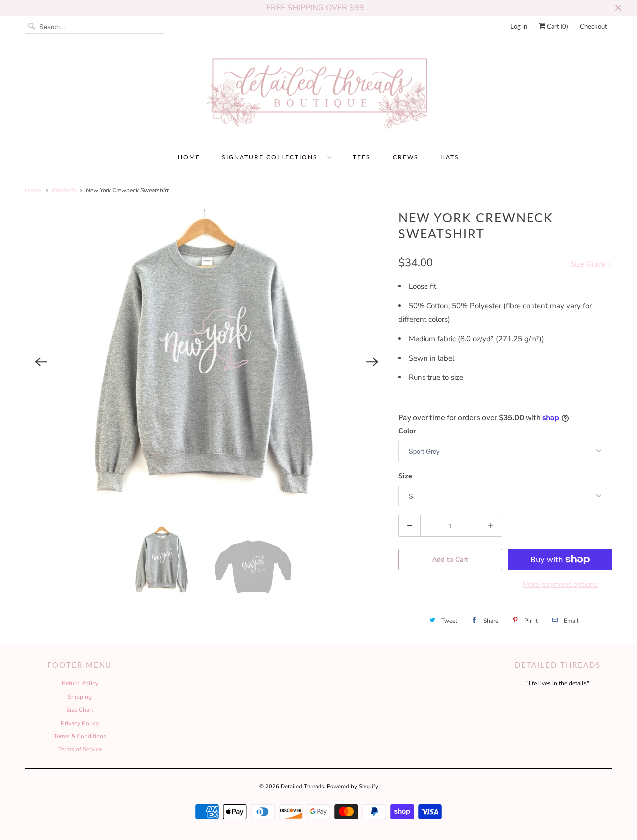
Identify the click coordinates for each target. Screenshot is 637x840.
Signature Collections (272, 157)
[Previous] (41, 362)
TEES (362, 157)
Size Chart (79, 710)
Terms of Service (80, 749)
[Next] (372, 362)
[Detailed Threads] (318, 93)
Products (65, 190)
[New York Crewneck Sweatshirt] (206, 361)
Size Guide (589, 263)
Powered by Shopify (352, 786)
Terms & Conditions (80, 736)
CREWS (406, 157)
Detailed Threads (302, 786)
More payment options (560, 584)
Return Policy (80, 683)
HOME (189, 157)
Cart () (556, 26)
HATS (449, 157)
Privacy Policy (80, 723)
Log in (518, 26)
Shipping (80, 697)
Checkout (593, 26)
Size (405, 476)
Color (407, 431)
